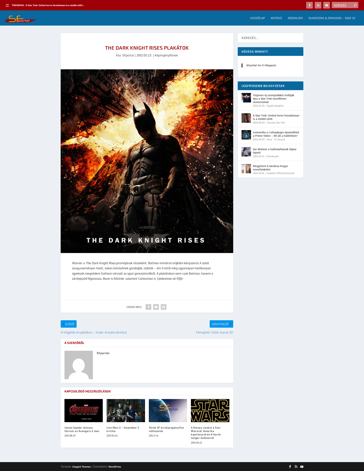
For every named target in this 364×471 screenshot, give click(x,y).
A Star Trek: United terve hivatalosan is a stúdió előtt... (55, 5)
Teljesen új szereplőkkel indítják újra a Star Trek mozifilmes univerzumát (273, 99)
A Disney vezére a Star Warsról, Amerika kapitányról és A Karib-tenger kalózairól (206, 433)
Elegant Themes (81, 466)
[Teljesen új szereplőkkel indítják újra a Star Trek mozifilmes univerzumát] (246, 97)
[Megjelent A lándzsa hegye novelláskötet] (246, 168)
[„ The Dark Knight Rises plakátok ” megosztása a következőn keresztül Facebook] (148, 307)
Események (273, 156)
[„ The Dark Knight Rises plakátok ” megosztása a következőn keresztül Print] (163, 307)
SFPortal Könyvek (285, 173)
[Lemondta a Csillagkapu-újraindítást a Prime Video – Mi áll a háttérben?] (246, 135)
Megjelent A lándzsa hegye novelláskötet (270, 167)
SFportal (128, 55)
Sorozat (271, 122)
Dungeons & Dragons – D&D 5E (331, 18)
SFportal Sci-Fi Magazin (261, 65)
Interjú (276, 18)
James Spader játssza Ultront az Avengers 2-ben (81, 429)
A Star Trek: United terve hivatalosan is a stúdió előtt (276, 117)
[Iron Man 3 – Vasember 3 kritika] (126, 410)
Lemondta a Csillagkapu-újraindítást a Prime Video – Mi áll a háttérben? (276, 134)
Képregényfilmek (166, 55)
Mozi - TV (271, 139)
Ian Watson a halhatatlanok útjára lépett (274, 151)
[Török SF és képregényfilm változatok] (168, 410)
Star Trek (280, 122)
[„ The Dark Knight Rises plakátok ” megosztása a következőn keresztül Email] (156, 307)
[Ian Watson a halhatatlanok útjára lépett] (246, 151)
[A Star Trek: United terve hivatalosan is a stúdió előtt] (246, 118)
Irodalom (295, 18)
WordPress (114, 466)
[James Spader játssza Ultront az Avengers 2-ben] (83, 410)
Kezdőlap (257, 18)
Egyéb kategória (275, 105)
